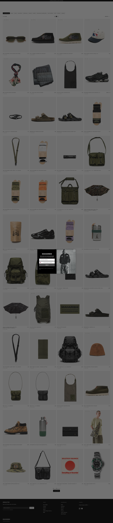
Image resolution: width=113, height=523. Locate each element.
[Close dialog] (74, 251)
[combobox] (41, 262)
